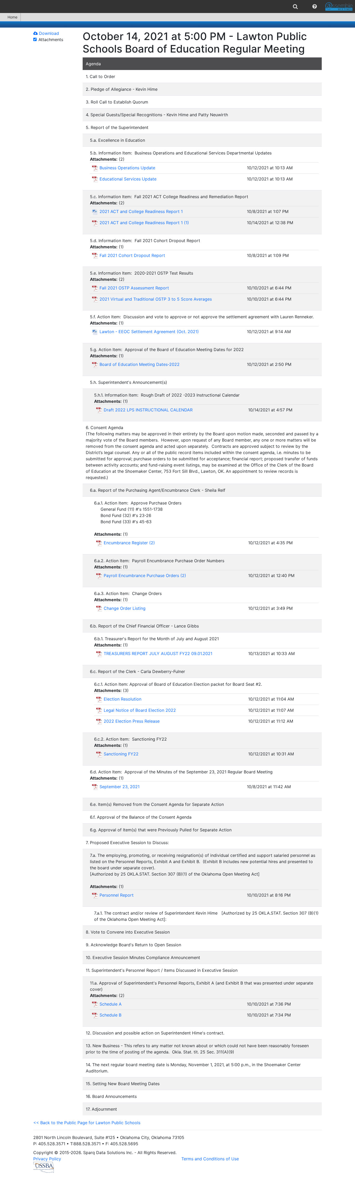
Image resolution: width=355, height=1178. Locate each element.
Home (12, 17)
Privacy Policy (47, 1158)
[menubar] (177, 6)
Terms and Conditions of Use (210, 1158)
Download (48, 33)
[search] (295, 6)
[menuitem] (295, 6)
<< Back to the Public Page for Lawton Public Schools (86, 1122)
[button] (314, 6)
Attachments (50, 39)
